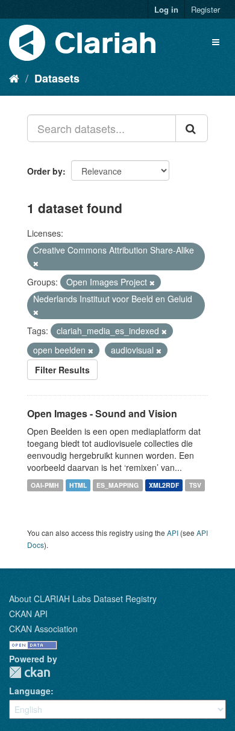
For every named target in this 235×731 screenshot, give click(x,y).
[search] (191, 128)
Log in (166, 9)
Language (30, 691)
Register (205, 9)
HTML (78, 485)
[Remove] (36, 263)
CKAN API (28, 614)
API (172, 532)
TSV (195, 485)
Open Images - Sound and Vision (102, 413)
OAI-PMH (45, 485)
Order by (45, 171)
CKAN (29, 672)
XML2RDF (164, 485)
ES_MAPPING (117, 485)
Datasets (57, 78)
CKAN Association (43, 629)
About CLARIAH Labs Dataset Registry (83, 599)
